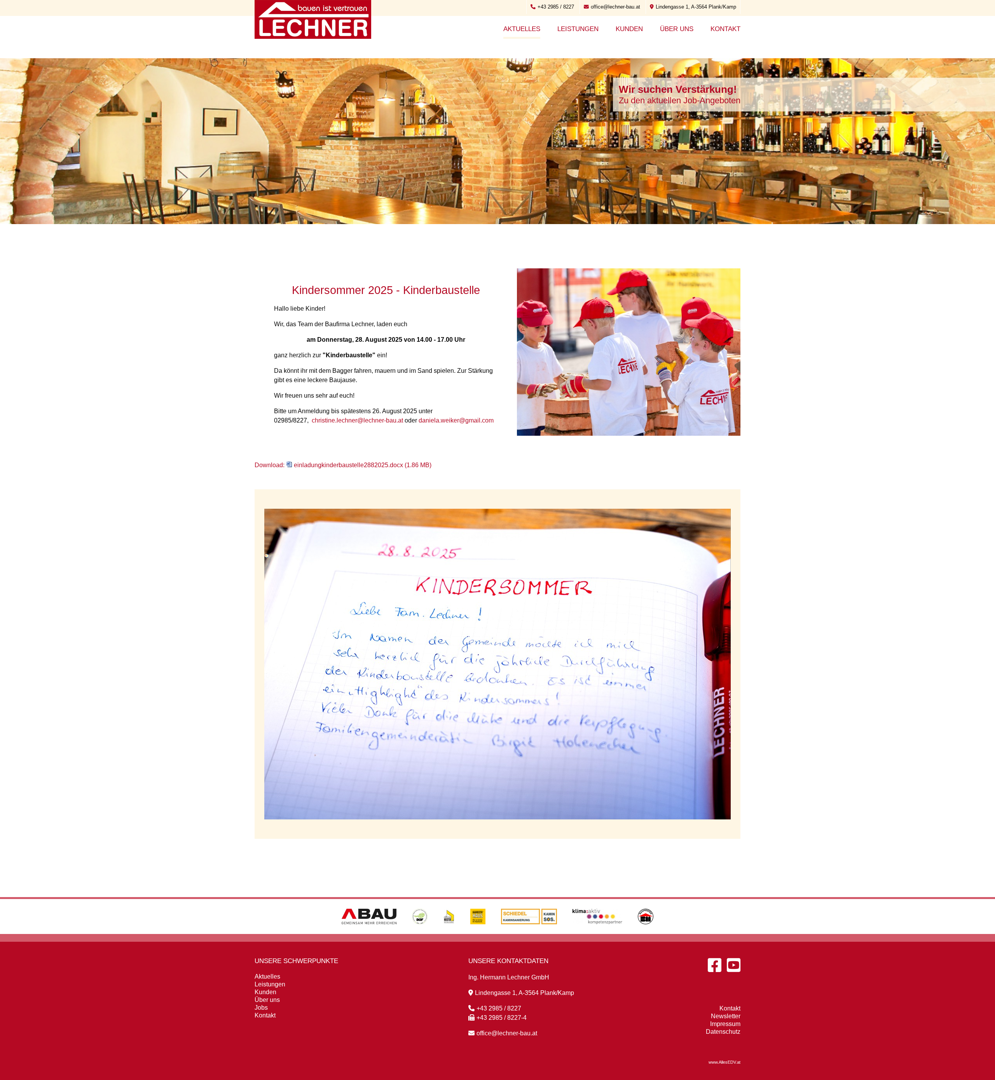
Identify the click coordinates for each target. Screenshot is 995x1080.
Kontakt (725, 29)
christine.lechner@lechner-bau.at (357, 420)
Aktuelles (521, 29)
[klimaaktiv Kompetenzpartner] (597, 932)
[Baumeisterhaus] (478, 932)
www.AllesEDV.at (724, 1062)
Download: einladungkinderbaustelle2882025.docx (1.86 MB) (343, 465)
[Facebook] (714, 965)
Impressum (725, 1024)
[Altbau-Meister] (449, 932)
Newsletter (725, 1016)
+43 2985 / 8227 (556, 7)
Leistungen (578, 29)
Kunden (629, 29)
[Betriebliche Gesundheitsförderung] (419, 932)
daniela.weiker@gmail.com (456, 420)
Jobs (261, 1007)
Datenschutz (723, 1031)
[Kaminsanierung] (529, 932)
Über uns (676, 29)
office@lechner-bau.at (615, 7)
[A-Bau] (369, 932)
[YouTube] (733, 965)
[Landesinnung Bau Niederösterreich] (645, 932)
